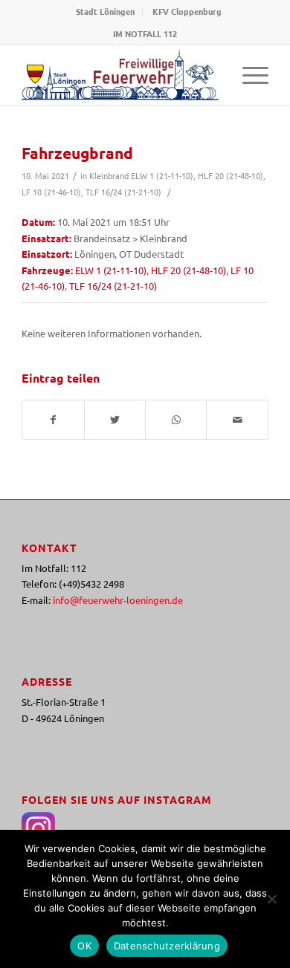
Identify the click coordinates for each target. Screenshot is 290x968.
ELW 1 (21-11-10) (162, 175)
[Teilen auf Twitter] (115, 419)
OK (84, 946)
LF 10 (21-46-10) (51, 192)
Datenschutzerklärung (167, 946)
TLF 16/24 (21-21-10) (123, 192)
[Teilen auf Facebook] (52, 419)
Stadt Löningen (105, 11)
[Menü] (248, 75)
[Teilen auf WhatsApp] (176, 419)
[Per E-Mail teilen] (237, 419)
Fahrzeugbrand (77, 153)
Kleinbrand (109, 175)
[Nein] (271, 898)
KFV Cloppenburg (187, 11)
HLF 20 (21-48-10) (230, 175)
